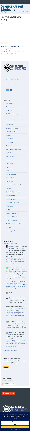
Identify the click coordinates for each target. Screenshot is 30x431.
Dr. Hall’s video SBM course (9, 84)
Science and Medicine (12, 213)
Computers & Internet (12, 128)
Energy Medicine (10, 139)
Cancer (8, 117)
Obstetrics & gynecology (12, 192)
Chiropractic (9, 121)
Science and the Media (12, 217)
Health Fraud (9, 153)
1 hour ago (12, 263)
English (7, 383)
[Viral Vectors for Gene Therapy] (15, 32)
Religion (8, 209)
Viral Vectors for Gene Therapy (12, 46)
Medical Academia (11, 174)
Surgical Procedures (11, 220)
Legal (7, 170)
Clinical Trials (9, 124)
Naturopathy (9, 181)
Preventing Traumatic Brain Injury (13, 327)
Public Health (9, 206)
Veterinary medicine (11, 231)
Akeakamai (11, 293)
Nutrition (8, 188)
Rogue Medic (12, 246)
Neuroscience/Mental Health (14, 185)
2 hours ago (13, 288)
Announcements (10, 107)
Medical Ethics (10, 178)
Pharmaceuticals (10, 199)
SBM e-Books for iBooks (12, 79)
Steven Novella (4, 54)
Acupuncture (9, 103)
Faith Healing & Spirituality (13, 149)
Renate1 (10, 268)
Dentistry (8, 135)
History (8, 160)
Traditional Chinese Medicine (14, 224)
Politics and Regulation (12, 202)
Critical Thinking (10, 131)
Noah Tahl (11, 332)
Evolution (8, 146)
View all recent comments (9, 243)
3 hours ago (12, 317)
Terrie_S (10, 322)
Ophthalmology (10, 195)
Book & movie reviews (12, 114)
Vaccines (8, 227)
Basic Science (4, 43)
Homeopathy (9, 163)
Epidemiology (10, 142)
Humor (8, 167)
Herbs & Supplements (12, 156)
